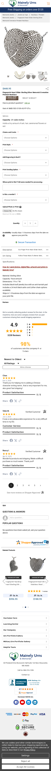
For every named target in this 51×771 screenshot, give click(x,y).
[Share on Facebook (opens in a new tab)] (11, 401)
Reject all (25, 761)
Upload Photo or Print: (11, 207)
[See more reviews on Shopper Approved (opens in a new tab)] (20, 401)
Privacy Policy (29, 750)
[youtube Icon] (22, 702)
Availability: (7, 233)
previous (4, 581)
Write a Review (25, 367)
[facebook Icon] (16, 702)
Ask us (27, 103)
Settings (25, 755)
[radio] (38, 324)
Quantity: (16, 223)
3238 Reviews (16, 335)
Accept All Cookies (26, 766)
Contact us (26, 675)
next (47, 581)
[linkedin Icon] (35, 702)
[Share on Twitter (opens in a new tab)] (15, 401)
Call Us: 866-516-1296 (26, 670)
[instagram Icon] (28, 702)
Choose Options (13, 577)
